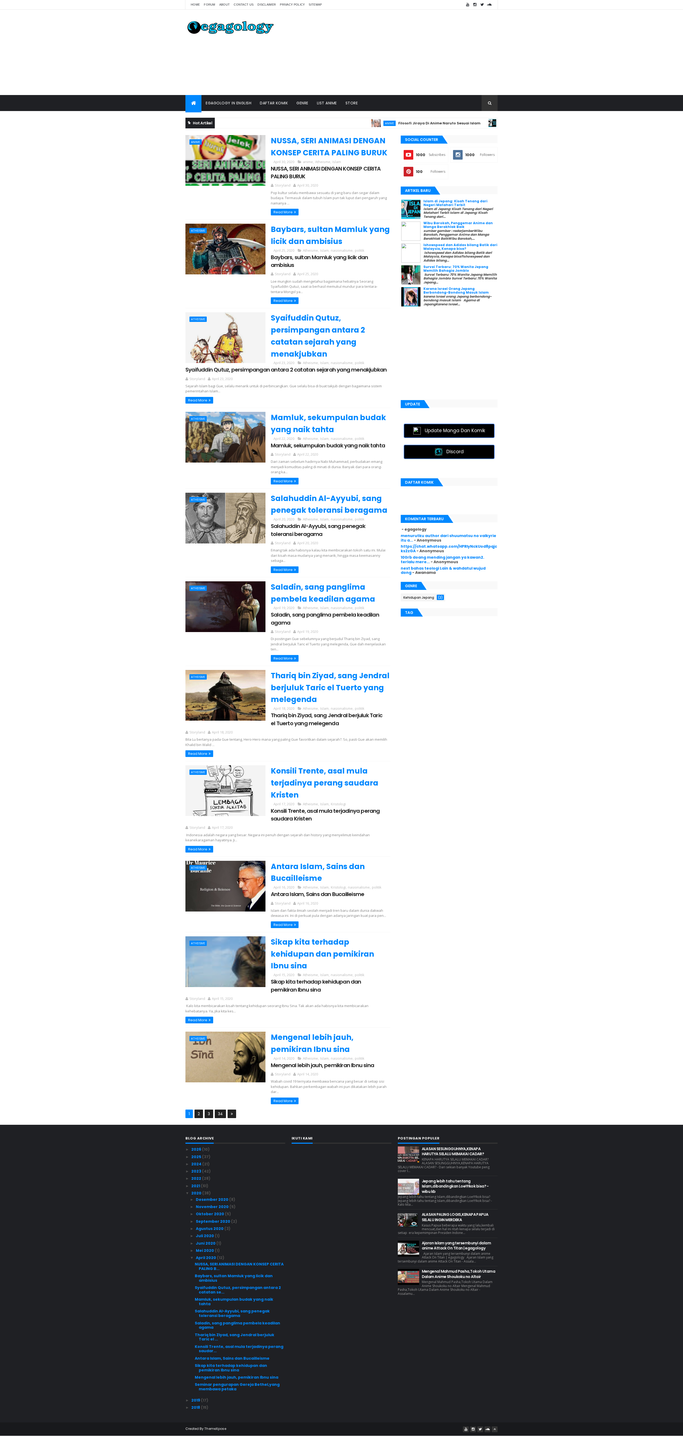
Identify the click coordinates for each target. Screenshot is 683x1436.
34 (220, 1114)
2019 (196, 1400)
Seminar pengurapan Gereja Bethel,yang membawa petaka (237, 1387)
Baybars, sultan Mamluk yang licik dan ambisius (234, 1278)
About (224, 4)
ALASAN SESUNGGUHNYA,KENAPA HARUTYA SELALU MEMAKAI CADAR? (453, 1151)
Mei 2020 (205, 1250)
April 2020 (206, 1257)
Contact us (243, 4)
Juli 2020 (205, 1235)
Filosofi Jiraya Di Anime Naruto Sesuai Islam (401, 123)
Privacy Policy (292, 4)
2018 (196, 1407)
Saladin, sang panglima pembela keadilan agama (237, 1325)
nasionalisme (342, 250)
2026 (196, 1149)
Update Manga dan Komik (455, 430)
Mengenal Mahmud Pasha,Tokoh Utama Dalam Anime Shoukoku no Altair (458, 1274)
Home (195, 4)
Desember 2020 (212, 1199)
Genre (302, 103)
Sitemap (315, 4)
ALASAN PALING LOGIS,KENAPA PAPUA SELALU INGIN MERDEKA (455, 1217)
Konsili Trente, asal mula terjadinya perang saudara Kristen (324, 783)
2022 (196, 1178)
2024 (196, 1164)
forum (209, 4)
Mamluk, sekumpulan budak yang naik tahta (328, 445)
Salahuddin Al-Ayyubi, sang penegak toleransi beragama (318, 530)
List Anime (327, 103)
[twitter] (482, 4)
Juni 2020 (206, 1243)
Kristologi (338, 804)
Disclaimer (266, 4)
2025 (196, 1156)
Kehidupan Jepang (418, 597)
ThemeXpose (215, 1428)
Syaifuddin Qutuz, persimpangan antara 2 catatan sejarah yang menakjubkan (286, 369)
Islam (336, 161)
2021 (196, 1186)
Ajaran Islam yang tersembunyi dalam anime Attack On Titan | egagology (456, 1245)
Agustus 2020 (210, 1228)
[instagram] (475, 4)
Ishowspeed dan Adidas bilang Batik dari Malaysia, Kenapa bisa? (460, 247)
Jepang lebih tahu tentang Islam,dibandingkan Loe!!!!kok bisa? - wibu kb (455, 1186)
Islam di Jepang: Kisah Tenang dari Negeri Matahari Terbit (455, 203)
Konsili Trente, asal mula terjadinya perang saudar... (239, 1349)
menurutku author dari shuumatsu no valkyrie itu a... (448, 538)
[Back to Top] (495, 1429)
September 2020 (213, 1221)
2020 (196, 1193)
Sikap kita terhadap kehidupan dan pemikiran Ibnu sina (322, 954)
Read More (283, 212)
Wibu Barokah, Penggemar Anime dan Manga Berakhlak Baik (458, 225)
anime (351, 123)
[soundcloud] (489, 4)
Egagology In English (228, 103)
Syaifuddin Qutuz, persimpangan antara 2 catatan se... (238, 1290)
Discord (455, 451)
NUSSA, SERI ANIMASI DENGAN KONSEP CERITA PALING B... (239, 1266)
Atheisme (322, 161)
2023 (196, 1171)
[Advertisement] (400, 52)
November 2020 (212, 1206)
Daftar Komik (274, 103)
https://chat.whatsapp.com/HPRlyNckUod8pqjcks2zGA (449, 549)
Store (352, 103)
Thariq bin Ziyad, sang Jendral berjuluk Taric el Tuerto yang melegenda (330, 687)
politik (359, 250)
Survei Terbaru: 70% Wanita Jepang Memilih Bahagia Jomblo (455, 269)
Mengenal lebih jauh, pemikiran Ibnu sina (322, 1065)
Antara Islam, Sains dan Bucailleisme (317, 894)
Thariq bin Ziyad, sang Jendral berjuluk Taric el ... (234, 1337)
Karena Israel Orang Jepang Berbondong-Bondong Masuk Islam (456, 290)
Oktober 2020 (210, 1214)
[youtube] (468, 4)
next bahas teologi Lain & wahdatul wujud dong (443, 570)
